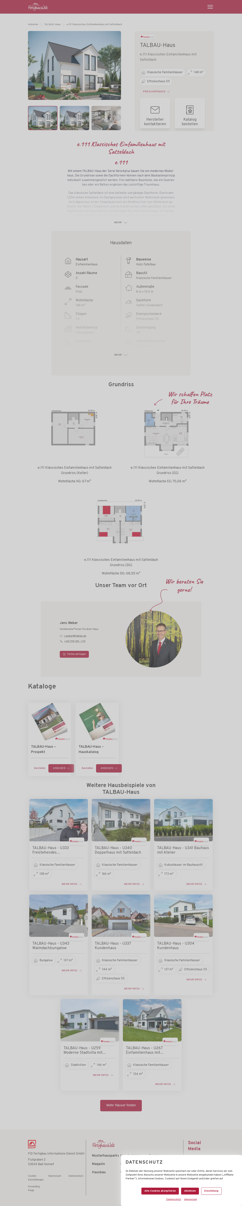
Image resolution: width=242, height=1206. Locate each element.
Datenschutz (173, 1199)
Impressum (190, 1199)
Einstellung (211, 1191)
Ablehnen (190, 1191)
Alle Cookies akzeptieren (160, 1191)
